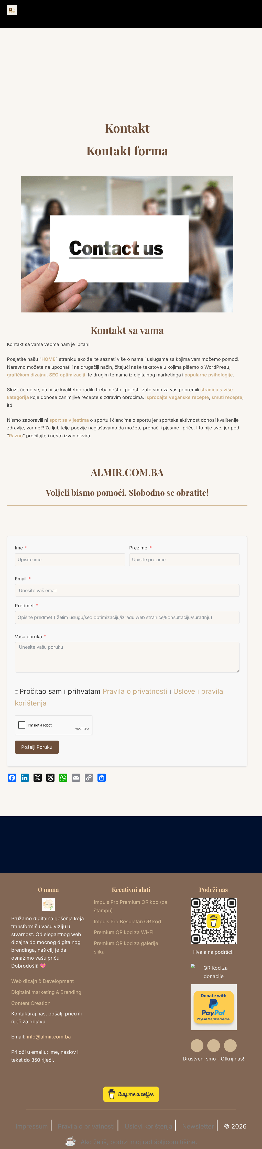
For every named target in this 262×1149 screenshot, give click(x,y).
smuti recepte (227, 397)
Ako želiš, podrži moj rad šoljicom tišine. (139, 1142)
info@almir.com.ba (49, 1037)
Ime (19, 547)
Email (20, 578)
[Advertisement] (131, 85)
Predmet (24, 605)
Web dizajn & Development (42, 981)
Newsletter (198, 1126)
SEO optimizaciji (67, 374)
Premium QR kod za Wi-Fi (124, 932)
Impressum (32, 1126)
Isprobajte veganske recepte (177, 397)
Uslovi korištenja (148, 1126)
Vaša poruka (28, 636)
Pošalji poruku (36, 747)
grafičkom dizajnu (27, 374)
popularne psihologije (208, 374)
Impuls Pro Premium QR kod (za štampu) (130, 906)
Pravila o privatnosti (135, 691)
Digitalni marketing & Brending (46, 992)
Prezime (138, 547)
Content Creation (30, 1003)
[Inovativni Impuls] (12, 10)
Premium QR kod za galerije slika (126, 947)
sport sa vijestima (69, 420)
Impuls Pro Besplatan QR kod (127, 921)
